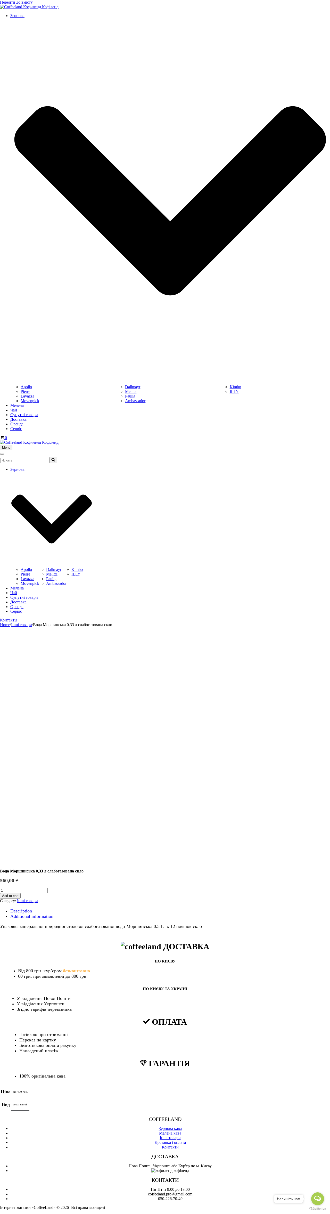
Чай (13, 410)
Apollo (26, 387)
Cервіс (16, 428)
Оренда (16, 424)
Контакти (170, 1147)
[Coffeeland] (29, 442)
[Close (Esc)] (324, 5)
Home (5, 624)
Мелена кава (170, 1133)
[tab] (170, 911)
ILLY (234, 391)
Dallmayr (132, 387)
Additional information (31, 916)
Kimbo (235, 387)
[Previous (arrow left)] (9, 607)
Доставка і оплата (170, 1142)
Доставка (18, 419)
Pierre (25, 391)
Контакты (8, 620)
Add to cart (10, 896)
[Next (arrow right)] (321, 607)
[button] (53, 460)
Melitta (130, 391)
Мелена (17, 405)
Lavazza (27, 396)
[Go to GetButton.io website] (317, 1208)
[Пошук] (53, 460)
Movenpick (30, 401)
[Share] (313, 5)
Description (21, 910)
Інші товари (21, 624)
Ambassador (135, 401)
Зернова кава (170, 1128)
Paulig (130, 396)
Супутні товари (24, 414)
